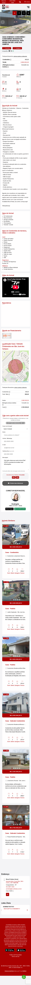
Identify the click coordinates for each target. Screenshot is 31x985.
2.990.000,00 (25, 62)
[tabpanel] (15, 22)
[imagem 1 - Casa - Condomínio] (15, 534)
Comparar (18, 48)
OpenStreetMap (25, 381)
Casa (4, 37)
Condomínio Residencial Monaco (12, 40)
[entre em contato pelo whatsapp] (23, 977)
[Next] (27, 534)
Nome (3, 432)
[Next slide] (28, 22)
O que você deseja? (7, 426)
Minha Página (9, 509)
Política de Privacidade (15, 954)
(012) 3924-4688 (13, 1)
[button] (20, 2)
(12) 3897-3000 (10, 887)
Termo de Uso (15, 956)
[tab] (15, 13)
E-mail (4, 444)
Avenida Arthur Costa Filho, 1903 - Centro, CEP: (15, 882)
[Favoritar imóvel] (28, 526)
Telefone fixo (8, 451)
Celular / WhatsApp (7, 438)
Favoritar (7, 48)
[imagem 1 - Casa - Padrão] (15, 590)
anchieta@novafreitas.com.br (14, 889)
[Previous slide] (3, 22)
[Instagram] (7, 894)
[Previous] (5, 534)
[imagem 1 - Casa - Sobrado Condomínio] (15, 703)
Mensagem (5, 457)
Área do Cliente (4, 1)
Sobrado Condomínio (16, 37)
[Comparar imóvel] (28, 528)
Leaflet (18, 381)
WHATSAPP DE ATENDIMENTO (12, 908)
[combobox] (15, 429)
